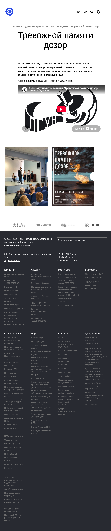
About (60, 338)
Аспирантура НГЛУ (93, 278)
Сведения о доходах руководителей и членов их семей (13, 502)
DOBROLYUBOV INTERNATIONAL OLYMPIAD (65, 344)
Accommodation (65, 376)
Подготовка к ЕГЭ (12, 294)
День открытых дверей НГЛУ (14, 275)
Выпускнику (91, 270)
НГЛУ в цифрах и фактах (12, 459)
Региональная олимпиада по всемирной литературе (14, 321)
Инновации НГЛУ (11, 414)
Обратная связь (11, 440)
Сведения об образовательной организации (12, 340)
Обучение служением (14, 464)
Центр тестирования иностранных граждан (14, 388)
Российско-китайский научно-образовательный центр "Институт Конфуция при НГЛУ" (15, 398)
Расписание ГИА (65, 305)
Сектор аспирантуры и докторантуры (41, 415)
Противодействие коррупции (12, 494)
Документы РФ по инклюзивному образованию (93, 386)
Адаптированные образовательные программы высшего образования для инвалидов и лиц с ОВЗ (95, 373)
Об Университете (13, 333)
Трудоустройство (92, 281)
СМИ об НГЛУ (10, 425)
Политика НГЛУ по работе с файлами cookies (12, 518)
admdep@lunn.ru (65, 257)
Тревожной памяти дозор (86, 26)
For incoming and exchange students (66, 391)
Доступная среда (93, 333)
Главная (16, 26)
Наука (34, 333)
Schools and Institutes (67, 351)
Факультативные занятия (65, 300)
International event (66, 386)
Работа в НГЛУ (10, 428)
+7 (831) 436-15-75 (66, 254)
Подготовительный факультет (12, 448)
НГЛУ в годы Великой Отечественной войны (14, 409)
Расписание (64, 270)
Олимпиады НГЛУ (12, 444)
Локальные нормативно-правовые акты (41, 276)
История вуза (10, 373)
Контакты (8, 468)
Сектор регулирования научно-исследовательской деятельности (41, 356)
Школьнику (9, 270)
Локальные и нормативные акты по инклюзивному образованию (95, 396)
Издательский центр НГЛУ (40, 421)
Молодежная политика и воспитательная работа (41, 289)
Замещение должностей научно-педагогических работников (13, 481)
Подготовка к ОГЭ (12, 291)
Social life (62, 368)
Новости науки (37, 338)
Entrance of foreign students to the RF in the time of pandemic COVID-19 (68, 401)
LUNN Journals (64, 372)
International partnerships (63, 359)
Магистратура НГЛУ (94, 274)
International (64, 333)
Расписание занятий (67, 274)
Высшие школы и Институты (11, 363)
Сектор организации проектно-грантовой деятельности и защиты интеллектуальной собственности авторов (41, 387)
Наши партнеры (11, 305)
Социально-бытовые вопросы (40, 297)
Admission (62, 365)
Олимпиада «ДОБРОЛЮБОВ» (12, 281)
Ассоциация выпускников (90, 286)
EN (78, 12)
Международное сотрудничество (11, 381)
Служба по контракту (13, 489)
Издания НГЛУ (37, 378)
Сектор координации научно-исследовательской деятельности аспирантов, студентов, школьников (41, 403)
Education (62, 354)
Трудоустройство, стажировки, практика (40, 303)
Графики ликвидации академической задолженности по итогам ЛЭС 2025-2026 (68, 291)
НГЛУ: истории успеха (14, 436)
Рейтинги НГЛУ (11, 377)
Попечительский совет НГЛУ (14, 419)
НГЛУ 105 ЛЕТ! (11, 454)
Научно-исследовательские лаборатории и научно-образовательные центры (41, 369)
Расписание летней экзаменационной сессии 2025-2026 (67, 280)
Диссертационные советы (39, 346)
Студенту (27, 26)
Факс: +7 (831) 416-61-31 (69, 260)
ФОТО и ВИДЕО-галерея (11, 299)
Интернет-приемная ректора (71, 240)
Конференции (37, 341)
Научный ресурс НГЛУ (41, 427)
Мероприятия (91, 404)
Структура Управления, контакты (41, 432)
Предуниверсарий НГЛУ (15, 308)
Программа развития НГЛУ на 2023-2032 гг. (14, 348)
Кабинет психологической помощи (38, 312)
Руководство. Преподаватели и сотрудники (12, 356)
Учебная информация (41, 283)
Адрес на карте (12, 260)
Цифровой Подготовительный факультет (66, 411)
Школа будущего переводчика (11, 313)
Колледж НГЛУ (10, 287)
